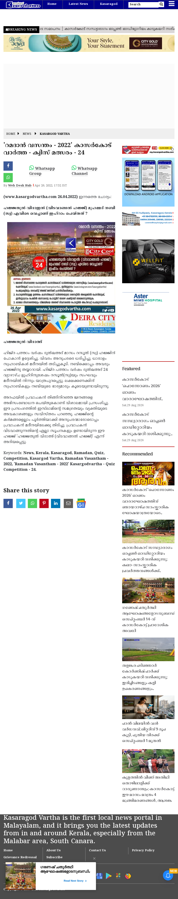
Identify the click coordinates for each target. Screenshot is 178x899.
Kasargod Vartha (55, 134)
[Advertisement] (89, 96)
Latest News (78, 4)
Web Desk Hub (20, 186)
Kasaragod (109, 4)
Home (52, 4)
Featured (131, 369)
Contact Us (97, 850)
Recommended (137, 454)
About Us (53, 850)
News (27, 134)
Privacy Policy (143, 850)
